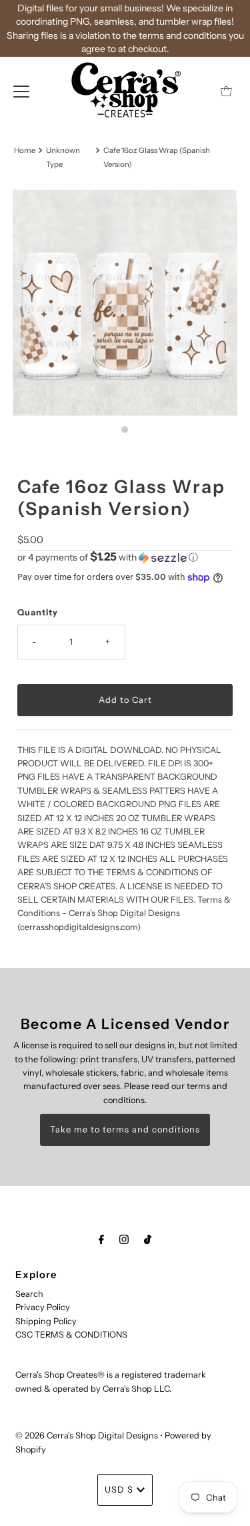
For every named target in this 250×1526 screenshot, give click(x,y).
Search (29, 1294)
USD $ (119, 1490)
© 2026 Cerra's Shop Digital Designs (86, 1435)
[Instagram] (124, 1239)
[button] (125, 557)
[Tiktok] (147, 1239)
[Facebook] (101, 1239)
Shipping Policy (46, 1321)
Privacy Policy (42, 1307)
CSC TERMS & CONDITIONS (71, 1335)
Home (24, 150)
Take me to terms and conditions (125, 1129)
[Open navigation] (21, 91)
